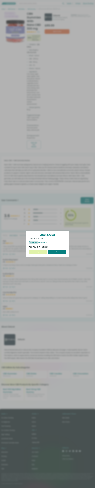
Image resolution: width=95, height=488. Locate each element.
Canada (42, 242)
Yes (57, 252)
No (38, 252)
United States (33, 242)
